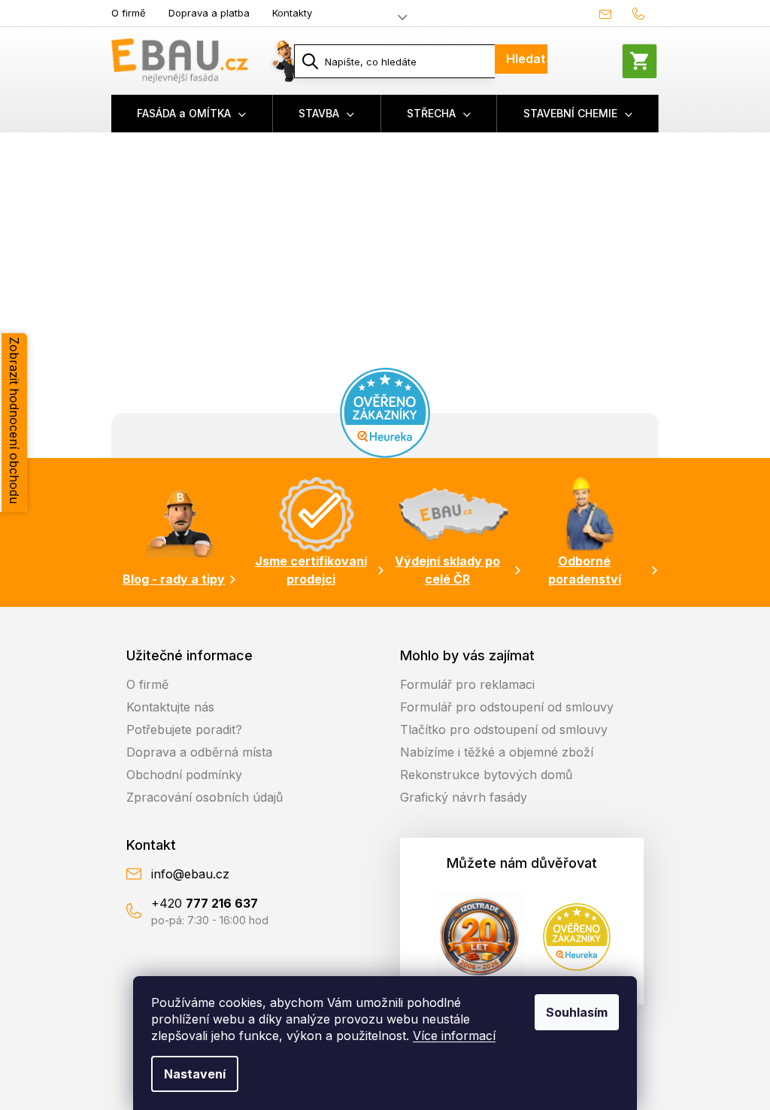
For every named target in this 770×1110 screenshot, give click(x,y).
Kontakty (292, 13)
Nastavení (195, 1073)
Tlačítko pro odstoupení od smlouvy (504, 729)
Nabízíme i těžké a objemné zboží (496, 752)
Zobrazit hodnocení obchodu (14, 420)
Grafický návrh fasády (463, 797)
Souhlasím (577, 1012)
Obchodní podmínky (184, 774)
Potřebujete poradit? (184, 729)
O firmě (128, 13)
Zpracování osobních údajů (204, 797)
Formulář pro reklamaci (467, 684)
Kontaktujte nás (170, 706)
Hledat (525, 58)
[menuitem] (192, 113)
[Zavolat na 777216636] (642, 14)
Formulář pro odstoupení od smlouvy (507, 706)
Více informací (454, 1035)
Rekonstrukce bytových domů (486, 774)
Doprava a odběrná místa (199, 752)
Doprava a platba (209, 13)
